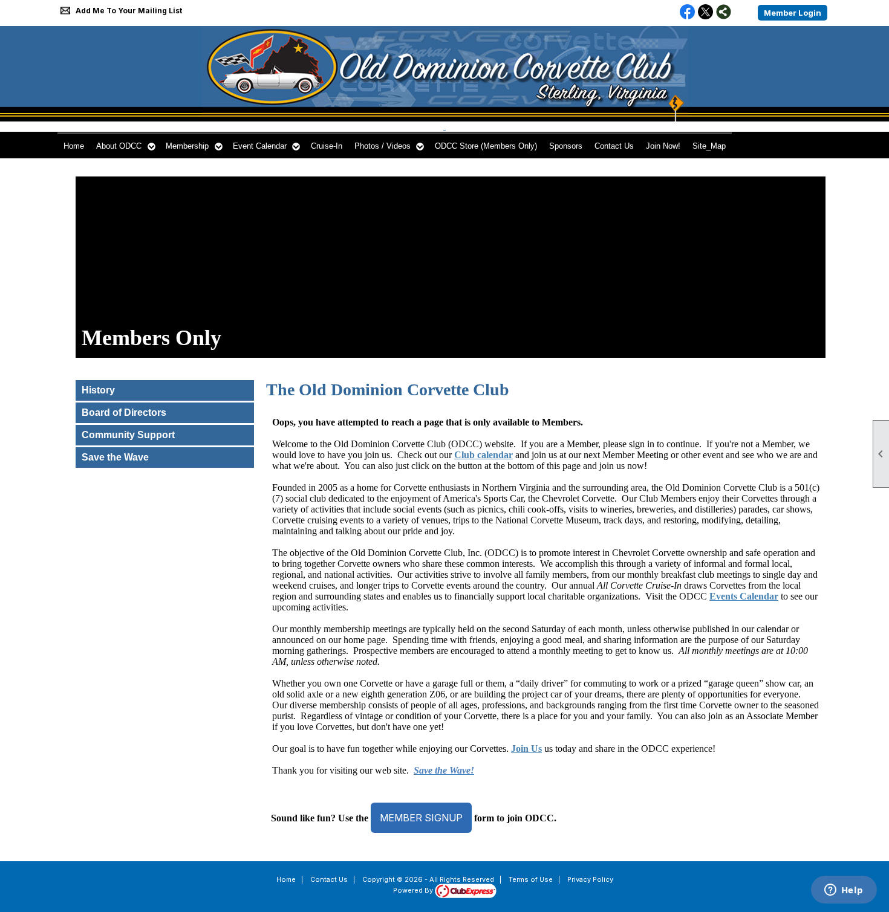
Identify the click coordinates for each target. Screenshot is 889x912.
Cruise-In (326, 145)
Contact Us (614, 145)
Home (73, 145)
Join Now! (663, 145)
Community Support (128, 435)
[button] (125, 145)
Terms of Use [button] (531, 879)
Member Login (792, 13)
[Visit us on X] (705, 12)
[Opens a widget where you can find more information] (843, 891)
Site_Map (709, 145)
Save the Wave (115, 457)
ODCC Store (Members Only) (486, 145)
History (98, 390)
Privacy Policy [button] (590, 879)
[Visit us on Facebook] (687, 12)
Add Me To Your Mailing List (129, 10)
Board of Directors (124, 412)
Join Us (526, 748)
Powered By (414, 890)
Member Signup (421, 818)
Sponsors (565, 145)
